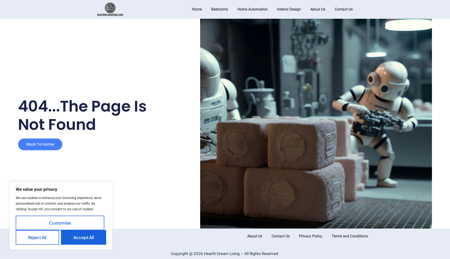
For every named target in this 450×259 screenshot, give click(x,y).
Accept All (83, 237)
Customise (60, 222)
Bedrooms (219, 9)
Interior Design (289, 9)
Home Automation (252, 9)
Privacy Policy (310, 236)
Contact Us (344, 9)
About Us (317, 9)
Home (197, 9)
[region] (60, 216)
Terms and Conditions (350, 236)
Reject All (37, 237)
